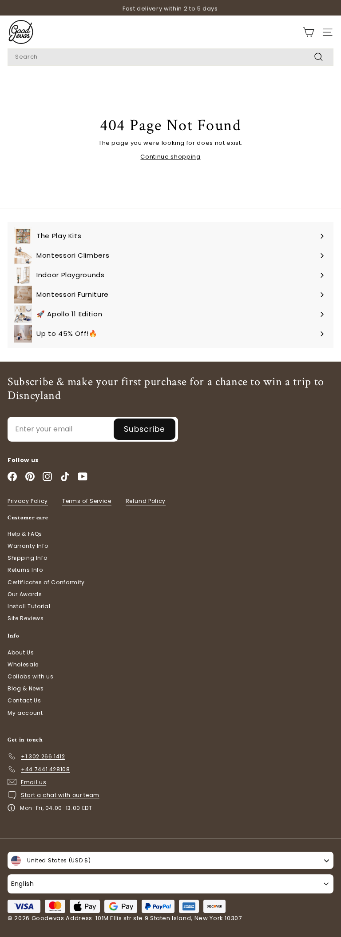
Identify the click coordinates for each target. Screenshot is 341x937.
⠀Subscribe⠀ (144, 429)
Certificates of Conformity (46, 582)
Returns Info (25, 570)
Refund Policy (146, 501)
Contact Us (24, 700)
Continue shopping (170, 156)
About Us (21, 652)
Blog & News (26, 688)
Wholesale (23, 664)
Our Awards (25, 594)
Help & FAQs (25, 534)
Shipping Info (27, 558)
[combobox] (170, 57)
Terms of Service (86, 501)
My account (25, 713)
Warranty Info (28, 546)
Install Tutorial (29, 606)
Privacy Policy (28, 501)
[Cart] (308, 32)
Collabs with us (31, 676)
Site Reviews (26, 618)
